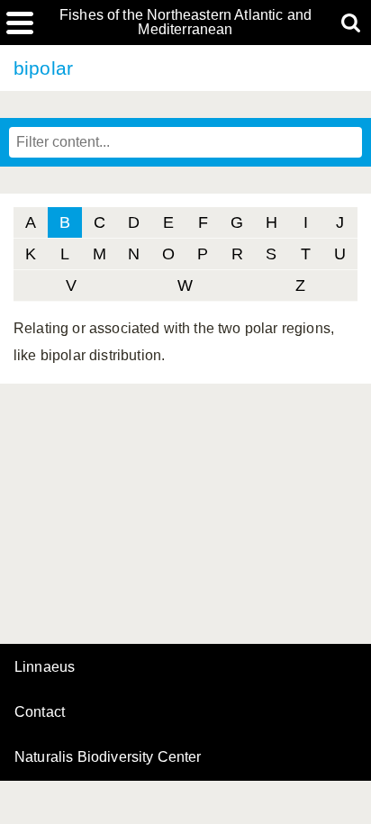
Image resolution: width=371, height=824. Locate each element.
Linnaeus (44, 667)
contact (39, 712)
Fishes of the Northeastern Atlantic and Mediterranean (185, 22)
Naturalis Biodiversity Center (108, 757)
